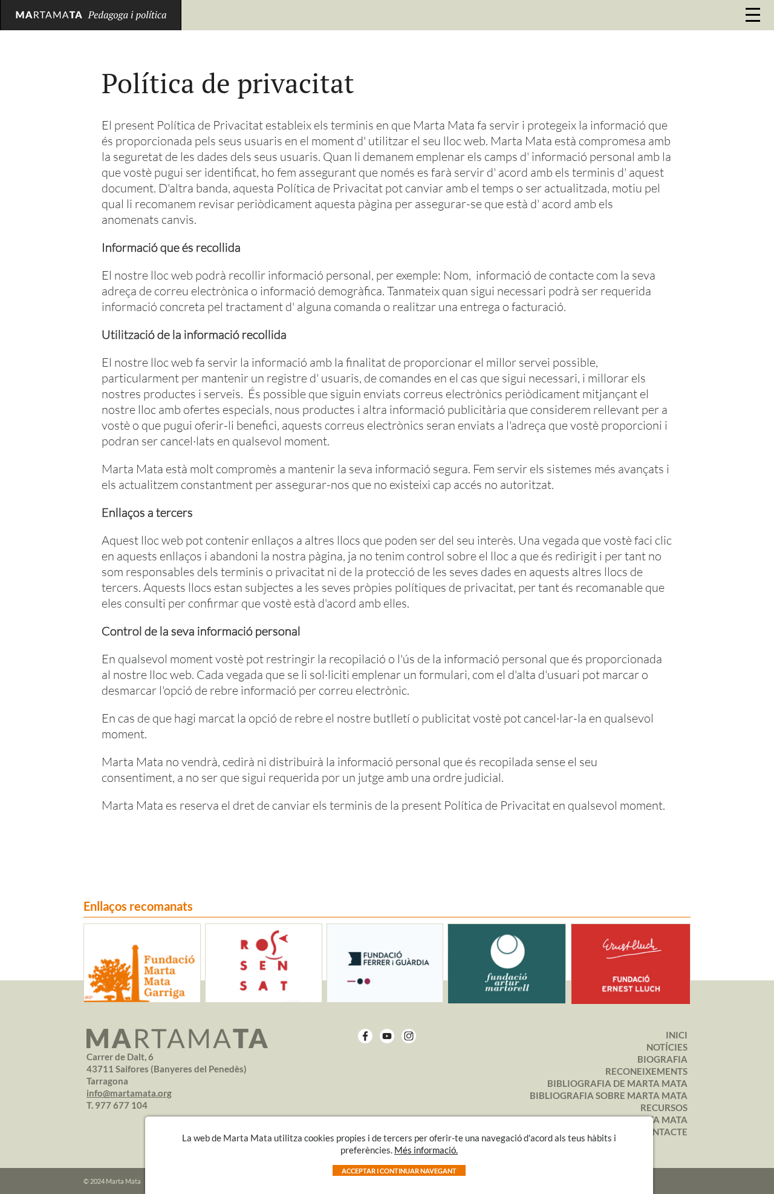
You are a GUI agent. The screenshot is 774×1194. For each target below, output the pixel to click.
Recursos (664, 1107)
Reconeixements (646, 1071)
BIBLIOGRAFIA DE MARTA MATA (617, 1083)
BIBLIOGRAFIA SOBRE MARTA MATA (609, 1095)
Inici (677, 1034)
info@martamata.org (129, 1092)
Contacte (663, 1131)
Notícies (667, 1046)
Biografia (662, 1059)
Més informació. (426, 1149)
